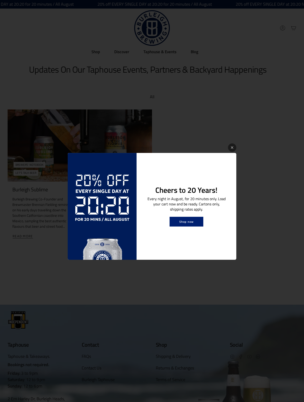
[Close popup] (232, 147)
